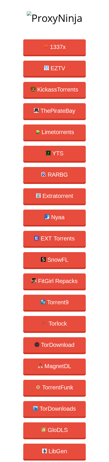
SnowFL (57, 260)
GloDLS (57, 430)
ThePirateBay (57, 111)
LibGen (57, 451)
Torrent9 (57, 302)
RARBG (57, 174)
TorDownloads (57, 408)
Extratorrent (57, 196)
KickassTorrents (56, 89)
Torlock (57, 323)
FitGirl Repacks (57, 281)
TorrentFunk (56, 387)
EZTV (57, 68)
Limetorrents (57, 132)
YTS (57, 153)
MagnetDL (57, 366)
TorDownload (56, 345)
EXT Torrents (57, 238)
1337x (57, 47)
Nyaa (57, 217)
